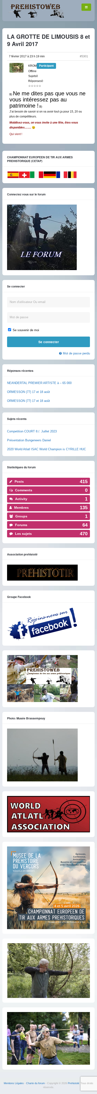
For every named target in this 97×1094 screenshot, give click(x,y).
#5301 (84, 56)
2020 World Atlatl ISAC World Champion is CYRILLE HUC (46, 449)
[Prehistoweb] (35, 16)
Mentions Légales (14, 1083)
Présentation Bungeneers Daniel (29, 440)
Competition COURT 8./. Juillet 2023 (32, 431)
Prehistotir (73, 1083)
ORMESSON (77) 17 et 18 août (28, 392)
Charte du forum (35, 1083)
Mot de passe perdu (76, 353)
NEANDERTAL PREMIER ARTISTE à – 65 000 (39, 383)
